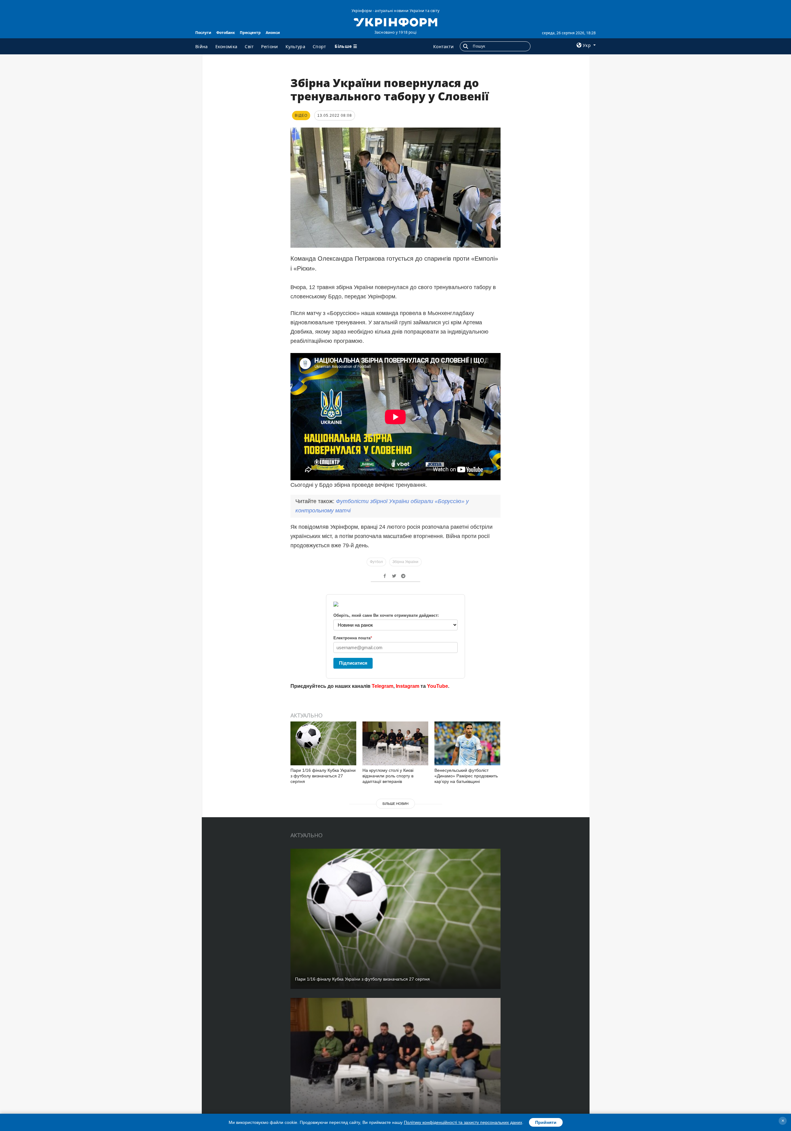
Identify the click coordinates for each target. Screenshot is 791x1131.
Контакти (443, 46)
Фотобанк (225, 32)
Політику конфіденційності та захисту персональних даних (463, 1122)
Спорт (319, 46)
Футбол (376, 562)
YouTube (437, 686)
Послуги (203, 32)
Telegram (382, 686)
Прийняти (545, 1122)
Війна (201, 46)
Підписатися (353, 663)
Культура (295, 46)
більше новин (395, 803)
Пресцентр (250, 32)
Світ (249, 46)
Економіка (226, 46)
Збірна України (405, 562)
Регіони (269, 46)
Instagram (407, 686)
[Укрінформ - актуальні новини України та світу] (395, 21)
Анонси (273, 32)
